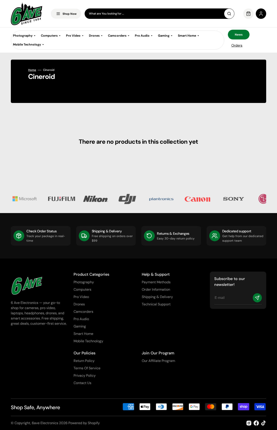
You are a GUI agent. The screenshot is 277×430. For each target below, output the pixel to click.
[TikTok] (263, 423)
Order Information (156, 289)
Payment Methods (156, 282)
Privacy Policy (85, 375)
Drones (79, 304)
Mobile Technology (88, 341)
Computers (82, 289)
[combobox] (159, 13)
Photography (84, 282)
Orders (236, 45)
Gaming (80, 326)
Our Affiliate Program (158, 360)
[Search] (229, 14)
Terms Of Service (87, 368)
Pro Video (81, 297)
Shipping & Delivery (157, 297)
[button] (261, 13)
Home (32, 70)
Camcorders (83, 311)
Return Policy (84, 360)
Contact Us (82, 383)
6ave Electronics (45, 423)
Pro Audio (81, 319)
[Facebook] (256, 423)
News (239, 34)
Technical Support (156, 304)
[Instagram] (248, 423)
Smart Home (83, 333)
